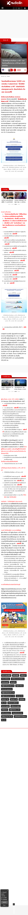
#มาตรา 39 (14, 699)
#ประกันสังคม (5, 679)
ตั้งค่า (4, 905)
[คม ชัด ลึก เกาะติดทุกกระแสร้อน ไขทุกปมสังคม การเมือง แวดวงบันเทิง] (14, 3)
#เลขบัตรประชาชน (17, 713)
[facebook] (14, 8)
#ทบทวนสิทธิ (5, 706)
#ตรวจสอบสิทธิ (6, 675)
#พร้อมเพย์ (5, 682)
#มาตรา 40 (5, 699)
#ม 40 (4, 703)
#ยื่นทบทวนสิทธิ (15, 706)
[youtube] (19, 8)
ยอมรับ (4, 902)
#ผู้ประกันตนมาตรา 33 (8, 686)
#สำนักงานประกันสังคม (18, 679)
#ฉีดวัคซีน (15, 675)
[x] (16, 8)
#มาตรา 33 (20, 696)
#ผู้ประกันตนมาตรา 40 (8, 696)
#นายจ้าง (13, 682)
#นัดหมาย (4, 710)
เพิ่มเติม (5, 899)
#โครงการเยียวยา (13, 703)
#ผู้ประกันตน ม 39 (15, 710)
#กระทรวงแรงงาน (7, 689)
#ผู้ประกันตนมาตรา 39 (8, 693)
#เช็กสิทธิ (21, 699)
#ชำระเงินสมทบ (6, 713)
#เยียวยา (23, 675)
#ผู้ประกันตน (19, 686)
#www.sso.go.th (7, 716)
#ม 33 (3, 720)
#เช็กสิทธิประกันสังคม (20, 716)
